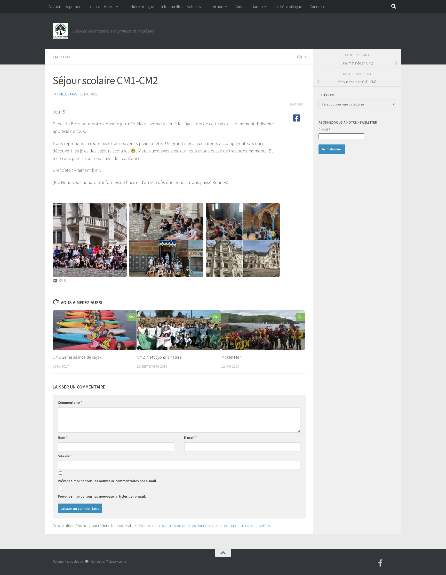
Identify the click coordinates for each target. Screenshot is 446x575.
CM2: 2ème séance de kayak (77, 357)
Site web (64, 456)
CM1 (56, 56)
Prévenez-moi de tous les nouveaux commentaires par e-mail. (107, 481)
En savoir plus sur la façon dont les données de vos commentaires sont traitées (204, 525)
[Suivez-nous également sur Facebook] (380, 563)
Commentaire (70, 402)
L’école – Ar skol (101, 6)
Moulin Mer (231, 357)
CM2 (66, 56)
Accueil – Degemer (65, 6)
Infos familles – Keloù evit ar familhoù (192, 6)
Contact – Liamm (248, 6)
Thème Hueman (117, 561)
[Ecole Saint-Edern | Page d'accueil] (60, 31)
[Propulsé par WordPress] (87, 561)
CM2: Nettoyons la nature (159, 357)
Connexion (318, 6)
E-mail (190, 437)
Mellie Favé (68, 94)
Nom (63, 437)
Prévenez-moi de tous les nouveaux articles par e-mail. (102, 496)
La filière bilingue (140, 6)
